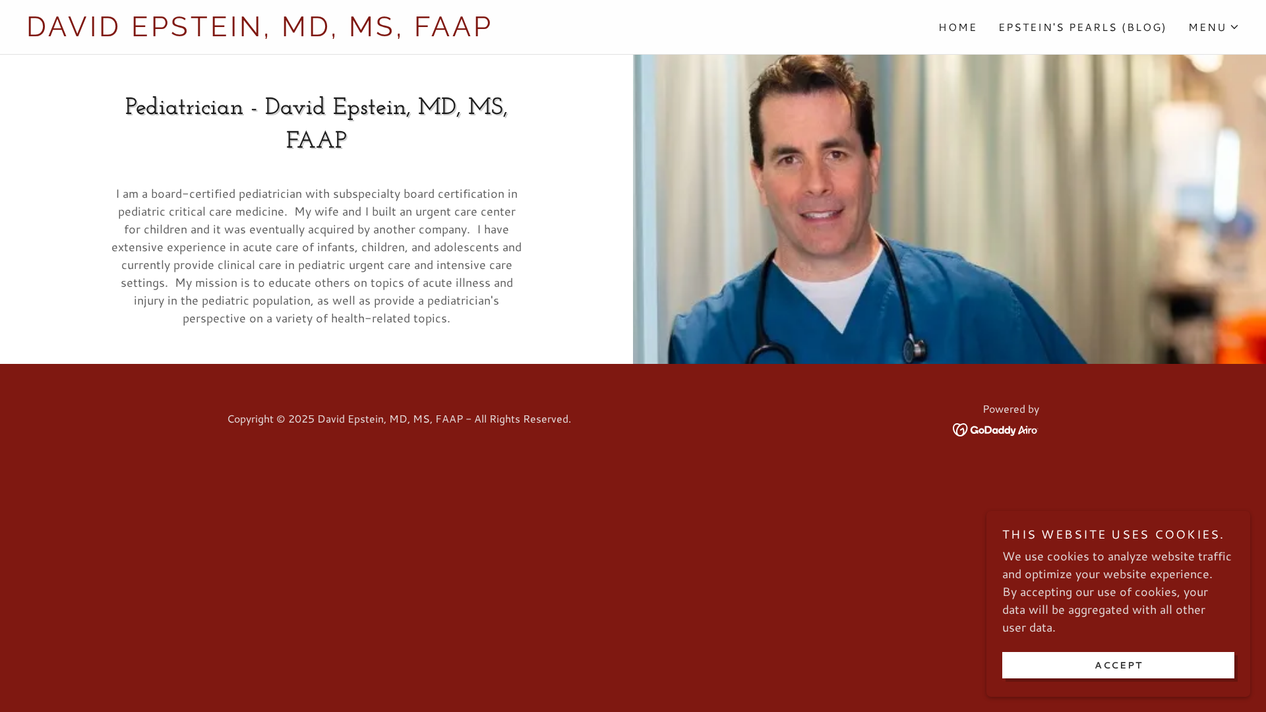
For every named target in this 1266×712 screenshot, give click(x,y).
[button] (1214, 27)
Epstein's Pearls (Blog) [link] (1082, 26)
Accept (1119, 664)
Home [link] (957, 26)
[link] (329, 31)
